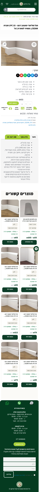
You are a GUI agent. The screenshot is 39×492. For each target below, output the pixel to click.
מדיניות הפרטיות (19, 475)
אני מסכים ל (23, 475)
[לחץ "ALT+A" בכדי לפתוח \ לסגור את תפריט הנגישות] (36, 249)
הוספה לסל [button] (10, 242)
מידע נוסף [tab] (24, 137)
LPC (31, 122)
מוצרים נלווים (27, 17)
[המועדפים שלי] (7, 4)
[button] (4, 44)
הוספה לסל (13, 103)
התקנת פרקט (20, 122)
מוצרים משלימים (11, 122)
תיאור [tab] (34, 137)
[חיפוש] (5, 10)
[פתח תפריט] (35, 4)
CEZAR (27, 122)
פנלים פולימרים (19, 120)
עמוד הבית (35, 17)
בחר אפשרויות (29, 242)
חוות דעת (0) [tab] (11, 137)
